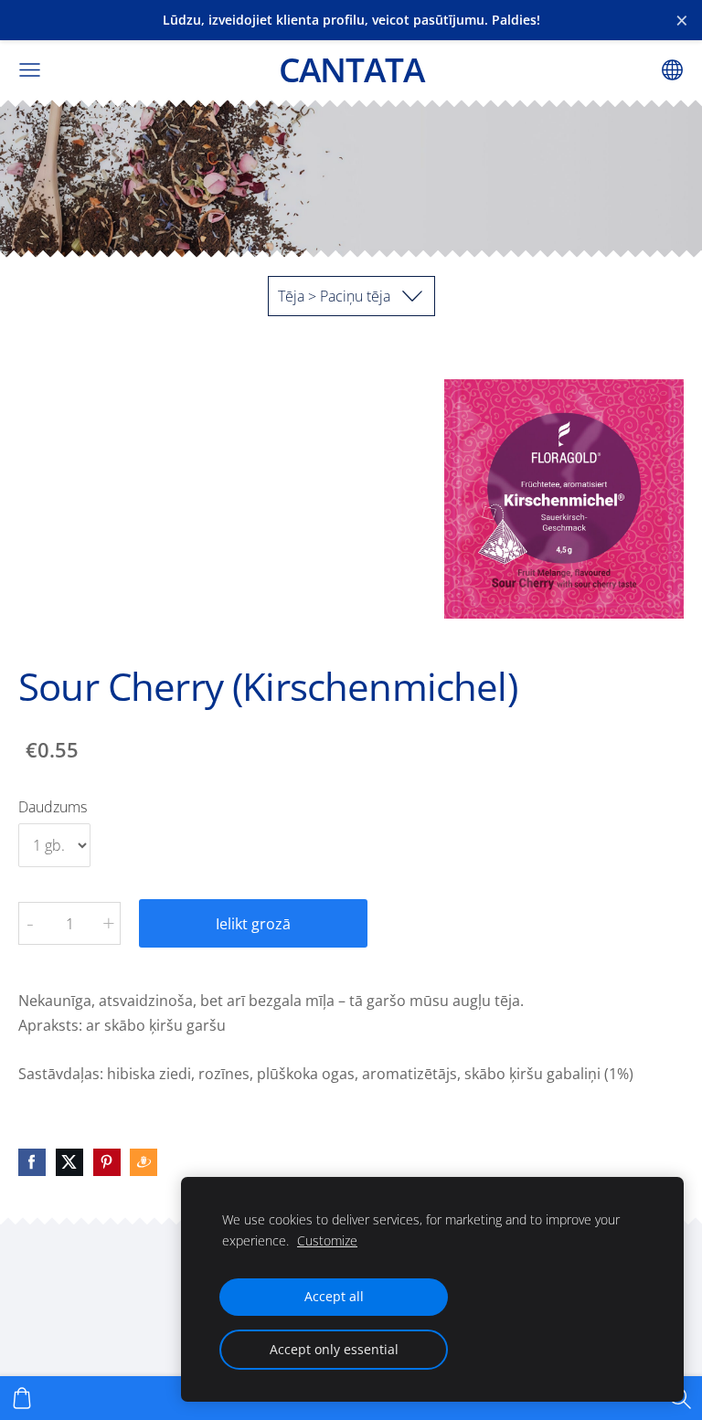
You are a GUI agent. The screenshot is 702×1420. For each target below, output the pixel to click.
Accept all (334, 1296)
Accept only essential (334, 1349)
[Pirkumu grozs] (22, 1398)
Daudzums (52, 807)
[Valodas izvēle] (672, 70)
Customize (327, 1240)
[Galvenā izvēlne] (30, 70)
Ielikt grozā (253, 924)
